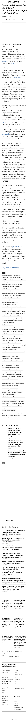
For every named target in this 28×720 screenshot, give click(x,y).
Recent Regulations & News (20, 689)
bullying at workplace (15, 277)
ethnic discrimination (7, 315)
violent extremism (6, 403)
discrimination (5, 300)
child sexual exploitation (8, 286)
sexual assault (5, 378)
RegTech (3, 690)
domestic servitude (6, 309)
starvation (14, 392)
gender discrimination (7, 333)
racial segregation (15, 372)
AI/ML (3, 692)
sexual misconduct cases (18, 383)
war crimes (14, 403)
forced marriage (18, 320)
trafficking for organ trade (8, 396)
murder (19, 354)
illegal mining (5, 345)
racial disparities (6, 372)
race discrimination (6, 369)
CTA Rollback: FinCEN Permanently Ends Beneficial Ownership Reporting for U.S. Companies (15, 432)
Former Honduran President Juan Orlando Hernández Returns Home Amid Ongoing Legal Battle (13, 588)
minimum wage (12, 349)
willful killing (21, 403)
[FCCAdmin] (4, 520)
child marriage (21, 282)
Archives (16, 705)
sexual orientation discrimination (10, 385)
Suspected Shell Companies (18, 675)
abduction (8, 273)
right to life (19, 374)
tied (3, 122)
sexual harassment (6, 383)
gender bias (20, 331)
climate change (14, 288)
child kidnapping (6, 282)
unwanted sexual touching (8, 399)
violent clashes (20, 401)
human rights (18, 338)
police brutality (5, 363)
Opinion (4, 702)
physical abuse (15, 356)
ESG (16, 681)
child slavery (18, 286)
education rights (15, 313)
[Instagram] (16, 698)
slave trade (12, 390)
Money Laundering (6, 670)
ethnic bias (22, 313)
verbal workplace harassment (9, 401)
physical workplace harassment (9, 360)
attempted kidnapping (7, 275)
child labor (14, 282)
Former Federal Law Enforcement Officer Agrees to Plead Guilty (7, 638)
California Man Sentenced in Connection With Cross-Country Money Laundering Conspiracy (19, 622)
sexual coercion (14, 378)
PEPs (16, 672)
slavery (18, 390)
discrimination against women (9, 304)
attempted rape (17, 275)
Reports (4, 698)
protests (5, 61)
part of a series (17, 246)
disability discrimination (13, 297)
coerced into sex (6, 291)
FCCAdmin (11, 520)
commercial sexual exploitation (9, 293)
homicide (11, 338)
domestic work (15, 311)
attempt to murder (16, 273)
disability (4, 297)
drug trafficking (5, 313)
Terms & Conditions (18, 707)
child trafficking (6, 288)
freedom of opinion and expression (10, 327)
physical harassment (15, 358)
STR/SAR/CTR (5, 683)
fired (12, 63)
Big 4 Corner (5, 704)
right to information (10, 374)
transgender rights (20, 396)
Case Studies (5, 700)
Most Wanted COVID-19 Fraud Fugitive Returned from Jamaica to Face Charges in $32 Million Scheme (14, 580)
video (19, 47)
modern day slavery (19, 351)
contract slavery (22, 293)
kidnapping (22, 345)
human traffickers (6, 342)
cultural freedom (17, 295)
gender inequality (18, 333)
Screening (4, 675)
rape (3, 374)
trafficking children (10, 394)
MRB (16, 683)
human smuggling (18, 340)
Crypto (16, 670)
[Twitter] (10, 25)
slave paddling (5, 390)
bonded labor (5, 277)
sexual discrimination (7, 381)
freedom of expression (7, 324)
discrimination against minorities (10, 302)
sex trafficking (12, 376)
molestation (13, 354)
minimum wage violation (7, 351)
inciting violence (14, 345)
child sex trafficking (17, 284)
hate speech (5, 338)
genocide (16, 336)
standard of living (6, 392)
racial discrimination (17, 369)
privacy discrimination (7, 365)
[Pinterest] (17, 25)
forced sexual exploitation (8, 322)
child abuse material (7, 279)
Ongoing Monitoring (6, 681)
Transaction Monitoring (7, 679)
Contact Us (16, 703)
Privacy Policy (17, 709)
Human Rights (5, 19)
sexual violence (13, 387)
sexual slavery (5, 387)
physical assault (5, 358)
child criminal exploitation (19, 279)
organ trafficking (6, 356)
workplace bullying (16, 405)
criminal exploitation (7, 295)
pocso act (20, 360)
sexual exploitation (18, 381)
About (15, 701)
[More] (24, 25)
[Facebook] (13, 25)
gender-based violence (7, 336)
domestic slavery (16, 309)
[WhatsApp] (3, 25)
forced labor (5, 318)
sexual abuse (20, 376)
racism (22, 372)
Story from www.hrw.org (10, 268)
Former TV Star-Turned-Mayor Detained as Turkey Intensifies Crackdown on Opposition (17, 453)
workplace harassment (7, 408)
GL (16, 719)
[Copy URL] (21, 25)
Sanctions (17, 679)
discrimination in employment (9, 306)
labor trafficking (6, 347)
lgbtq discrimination (16, 347)
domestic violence (6, 311)
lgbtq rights (4, 349)
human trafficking (16, 342)
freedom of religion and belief (9, 331)
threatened (17, 77)
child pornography (6, 284)
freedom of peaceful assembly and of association (13, 329)
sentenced (5, 134)
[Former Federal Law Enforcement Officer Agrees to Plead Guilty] (8, 632)
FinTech (3, 688)
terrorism (20, 392)
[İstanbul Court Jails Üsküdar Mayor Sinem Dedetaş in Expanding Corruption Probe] (4, 442)
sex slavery (4, 376)
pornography (14, 363)
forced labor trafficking (7, 320)
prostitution (16, 365)
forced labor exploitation (15, 318)
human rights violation (7, 340)
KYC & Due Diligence (6, 677)
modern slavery (5, 354)
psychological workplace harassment (10, 367)
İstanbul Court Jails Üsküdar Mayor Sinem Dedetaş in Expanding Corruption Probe (15, 443)
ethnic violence (17, 315)
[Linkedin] (6, 25)
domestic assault (21, 306)
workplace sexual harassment (9, 410)
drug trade (22, 311)
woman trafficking (6, 405)
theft (3, 394)
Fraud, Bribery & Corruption (5, 673)
